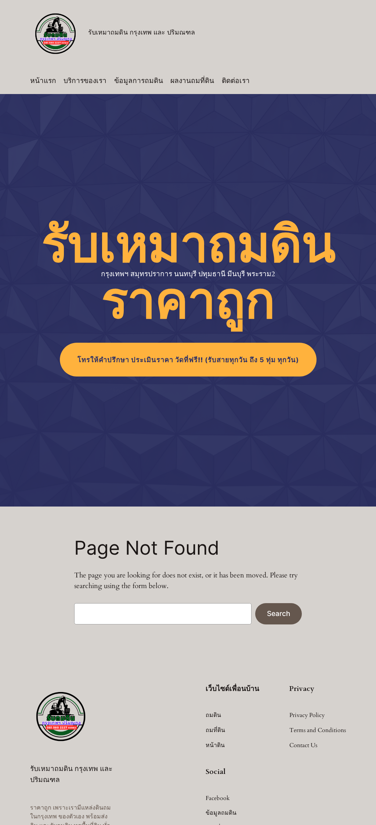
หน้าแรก (43, 81)
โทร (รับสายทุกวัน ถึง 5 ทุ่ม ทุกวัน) (188, 360)
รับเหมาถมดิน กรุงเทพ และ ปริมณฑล (141, 32)
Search (278, 613)
